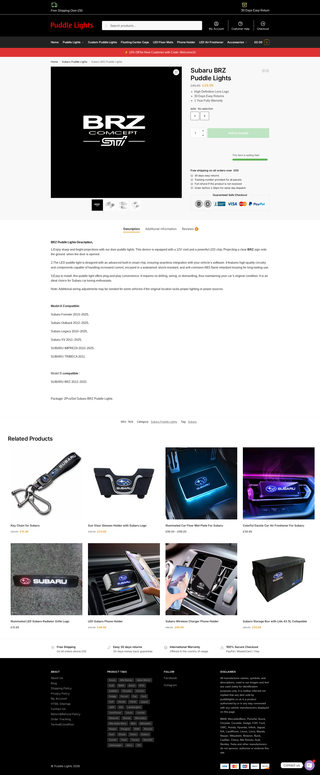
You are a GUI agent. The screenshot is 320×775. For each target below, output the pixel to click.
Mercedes (140, 718)
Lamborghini (134, 707)
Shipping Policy (61, 688)
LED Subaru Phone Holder (105, 621)
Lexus (129, 712)
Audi (111, 685)
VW (139, 745)
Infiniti (133, 701)
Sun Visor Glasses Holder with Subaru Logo (117, 525)
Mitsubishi (145, 723)
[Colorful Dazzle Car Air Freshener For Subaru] (279, 483)
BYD (142, 685)
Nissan (112, 728)
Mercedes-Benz (117, 723)
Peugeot (125, 728)
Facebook (170, 678)
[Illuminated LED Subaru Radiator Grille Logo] (46, 579)
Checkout (263, 28)
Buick (132, 685)
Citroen (140, 690)
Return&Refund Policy (65, 714)
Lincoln (141, 712)
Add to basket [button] (46, 539)
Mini (133, 723)
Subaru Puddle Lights (74, 61)
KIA (121, 707)
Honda (121, 701)
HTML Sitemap (60, 704)
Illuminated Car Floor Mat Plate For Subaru (194, 525)
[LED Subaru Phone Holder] (124, 579)
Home (54, 61)
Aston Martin (143, 680)
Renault (148, 728)
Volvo (129, 745)
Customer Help (240, 28)
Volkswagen (115, 745)
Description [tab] (131, 229)
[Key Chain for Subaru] (46, 483)
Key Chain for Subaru (25, 525)
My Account (216, 28)
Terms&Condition (62, 724)
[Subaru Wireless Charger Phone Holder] (201, 579)
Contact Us (58, 709)
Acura (112, 680)
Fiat (135, 696)
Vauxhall (147, 739)
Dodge (112, 696)
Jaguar (144, 701)
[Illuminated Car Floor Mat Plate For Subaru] (201, 483)
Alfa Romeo (126, 680)
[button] (261, 42)
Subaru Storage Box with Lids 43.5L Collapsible (275, 621)
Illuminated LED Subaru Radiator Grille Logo (40, 621)
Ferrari (124, 696)
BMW (121, 685)
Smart (133, 734)
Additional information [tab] (161, 229)
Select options (124, 539)
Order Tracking (61, 719)
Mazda (126, 718)
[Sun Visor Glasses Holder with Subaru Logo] (124, 483)
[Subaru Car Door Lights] (267, 71)
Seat (111, 734)
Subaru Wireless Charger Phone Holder (192, 621)
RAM (136, 728)
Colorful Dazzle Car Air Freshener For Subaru (273, 525)
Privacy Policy (60, 693)
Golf (111, 701)
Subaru (192, 421)
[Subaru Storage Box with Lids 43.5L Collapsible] (279, 579)
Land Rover (115, 712)
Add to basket (238, 133)
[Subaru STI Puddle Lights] (263, 71)
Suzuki (112, 739)
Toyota (135, 739)
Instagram (170, 685)
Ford (143, 696)
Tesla (124, 739)
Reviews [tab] (189, 229)
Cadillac (113, 690)
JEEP (112, 707)
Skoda (122, 734)
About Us (57, 678)
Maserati (113, 718)
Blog (54, 683)
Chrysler (127, 690)
